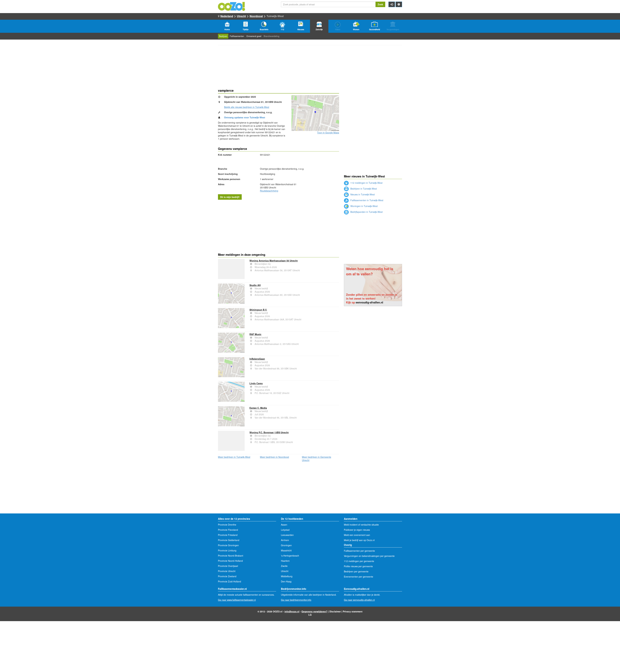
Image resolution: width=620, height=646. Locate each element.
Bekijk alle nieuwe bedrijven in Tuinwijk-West (246, 107)
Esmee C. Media (258, 407)
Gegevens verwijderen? (314, 611)
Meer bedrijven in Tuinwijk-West (234, 457)
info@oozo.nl (291, 611)
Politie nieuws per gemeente (358, 566)
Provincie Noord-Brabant (230, 555)
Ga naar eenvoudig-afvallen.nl (359, 599)
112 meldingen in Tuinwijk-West (366, 182)
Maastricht (286, 550)
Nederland (226, 16)
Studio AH (255, 285)
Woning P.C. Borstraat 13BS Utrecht (269, 432)
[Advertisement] (278, 225)
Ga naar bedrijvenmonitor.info (296, 599)
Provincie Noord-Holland (230, 560)
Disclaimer (335, 611)
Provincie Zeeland (227, 576)
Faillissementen (237, 36)
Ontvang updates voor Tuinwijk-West (244, 117)
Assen (284, 524)
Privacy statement (352, 611)
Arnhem (285, 540)
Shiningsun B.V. (258, 309)
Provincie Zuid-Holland (229, 581)
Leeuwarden (287, 535)
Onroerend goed (253, 36)
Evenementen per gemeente (358, 576)
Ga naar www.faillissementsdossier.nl (237, 599)
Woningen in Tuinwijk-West (364, 206)
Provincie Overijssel (228, 566)
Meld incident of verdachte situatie (361, 524)
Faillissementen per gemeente (359, 550)
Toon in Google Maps (328, 132)
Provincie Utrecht (226, 571)
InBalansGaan (257, 358)
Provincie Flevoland (228, 529)
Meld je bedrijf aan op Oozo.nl (359, 540)
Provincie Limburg (227, 550)
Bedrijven (223, 36)
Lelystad (285, 529)
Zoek (380, 4)
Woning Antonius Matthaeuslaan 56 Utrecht (273, 260)
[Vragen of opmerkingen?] (399, 4)
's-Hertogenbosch (290, 555)
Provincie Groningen (228, 545)
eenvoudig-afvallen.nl (369, 302)
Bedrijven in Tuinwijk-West (363, 188)
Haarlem (285, 560)
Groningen (286, 545)
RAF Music (255, 334)
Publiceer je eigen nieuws (357, 529)
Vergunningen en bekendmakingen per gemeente (369, 556)
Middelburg (286, 576)
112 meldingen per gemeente (359, 561)
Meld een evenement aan (357, 535)
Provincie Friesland (228, 535)
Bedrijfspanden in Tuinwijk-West (366, 211)
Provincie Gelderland (228, 540)
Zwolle (284, 566)
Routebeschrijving (269, 190)
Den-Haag (286, 581)
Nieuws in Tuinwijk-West (362, 194)
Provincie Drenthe (227, 524)
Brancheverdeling (271, 36)
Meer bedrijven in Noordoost (274, 457)
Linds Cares (256, 383)
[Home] (231, 6)
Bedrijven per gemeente (356, 571)
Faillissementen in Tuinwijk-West (366, 200)
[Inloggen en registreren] (391, 4)
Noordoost (256, 16)
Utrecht (241, 16)
